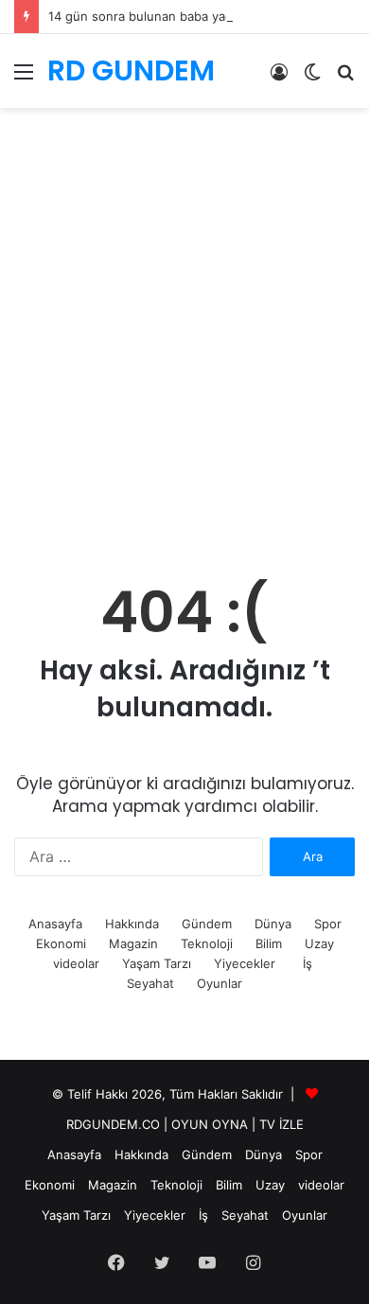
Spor (328, 923)
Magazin (133, 943)
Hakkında (132, 923)
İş (307, 963)
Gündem (207, 923)
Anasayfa (55, 923)
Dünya (273, 923)
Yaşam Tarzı (156, 963)
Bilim (268, 943)
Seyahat (150, 983)
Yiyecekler (244, 963)
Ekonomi (61, 943)
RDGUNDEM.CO (113, 1124)
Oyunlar (219, 983)
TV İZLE (281, 1124)
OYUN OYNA (209, 1124)
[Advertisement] (184, 359)
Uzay (319, 943)
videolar (76, 963)
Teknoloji (207, 943)
